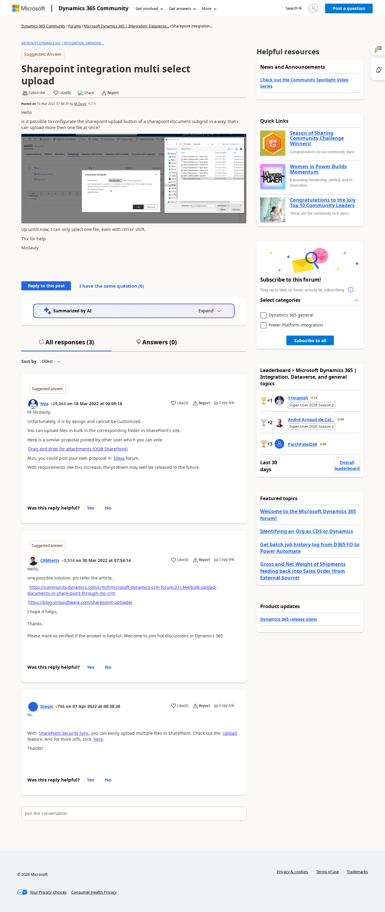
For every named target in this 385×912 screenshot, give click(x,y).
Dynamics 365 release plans (288, 619)
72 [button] (315, 398)
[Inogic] (33, 707)
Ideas (119, 458)
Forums (74, 26)
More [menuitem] (206, 8)
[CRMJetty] (33, 561)
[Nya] (33, 404)
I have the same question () (111, 286)
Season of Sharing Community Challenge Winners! (317, 139)
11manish (298, 398)
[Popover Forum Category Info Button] (351, 290)
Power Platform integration (296, 325)
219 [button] (93, 104)
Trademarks (357, 871)
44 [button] (342, 419)
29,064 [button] (59, 403)
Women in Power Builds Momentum (318, 169)
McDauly (80, 104)
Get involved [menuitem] (147, 8)
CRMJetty (50, 560)
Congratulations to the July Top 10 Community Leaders (323, 202)
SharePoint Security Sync (64, 733)
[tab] (66, 344)
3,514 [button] (69, 560)
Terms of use (327, 871)
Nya (44, 403)
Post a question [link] (349, 8)
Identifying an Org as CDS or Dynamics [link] (306, 531)
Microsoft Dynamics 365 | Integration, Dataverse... (126, 26)
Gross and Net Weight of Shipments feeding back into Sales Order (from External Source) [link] (303, 571)
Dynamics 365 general (291, 315)
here (98, 739)
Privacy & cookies (292, 871)
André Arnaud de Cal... (311, 419)
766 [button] (61, 706)
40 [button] (324, 444)
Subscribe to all (310, 340)
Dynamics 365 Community (93, 8)
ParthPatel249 (302, 444)
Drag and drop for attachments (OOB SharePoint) (78, 449)
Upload (230, 733)
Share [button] (89, 92)
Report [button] (113, 92)
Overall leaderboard (347, 465)
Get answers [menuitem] (180, 8)
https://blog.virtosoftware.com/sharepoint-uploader (80, 602)
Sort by (28, 361)
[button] (293, 9)
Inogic (46, 706)
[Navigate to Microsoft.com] (28, 8)
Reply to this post (46, 286)
